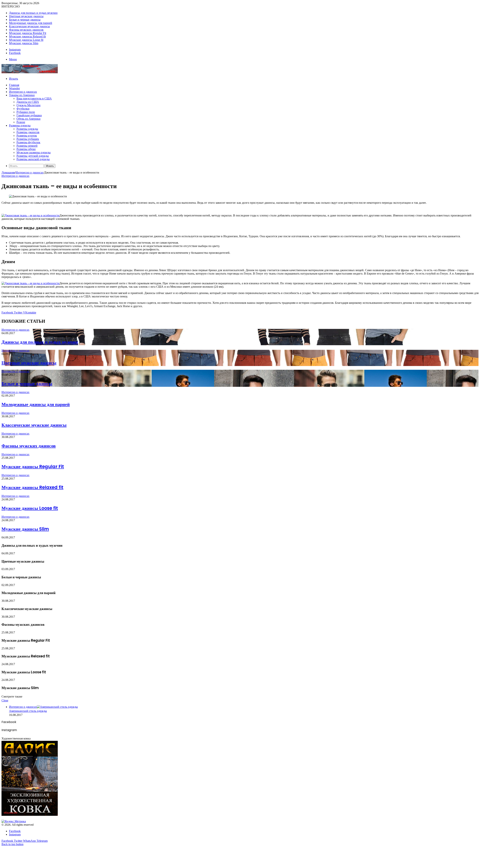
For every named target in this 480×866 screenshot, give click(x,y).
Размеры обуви (26, 149)
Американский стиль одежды (28, 711)
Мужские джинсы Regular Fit (27, 33)
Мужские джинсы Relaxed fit (27, 36)
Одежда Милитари (28, 105)
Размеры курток (26, 135)
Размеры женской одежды (33, 159)
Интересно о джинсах (23, 91)
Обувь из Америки (28, 118)
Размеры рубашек (27, 139)
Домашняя (8, 172)
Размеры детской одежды (32, 155)
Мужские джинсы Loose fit (26, 39)
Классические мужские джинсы (29, 26)
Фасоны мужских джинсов (26, 29)
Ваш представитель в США (34, 98)
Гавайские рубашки (29, 115)
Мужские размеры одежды (33, 152)
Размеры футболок (28, 142)
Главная (14, 85)
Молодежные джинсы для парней (30, 23)
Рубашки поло (25, 112)
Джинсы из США (27, 101)
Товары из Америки (22, 95)
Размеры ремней (27, 145)
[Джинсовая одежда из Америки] (30, 72)
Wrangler (14, 88)
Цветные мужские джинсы (26, 16)
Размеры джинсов (27, 132)
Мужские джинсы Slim (23, 43)
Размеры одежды (20, 125)
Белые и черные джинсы (24, 19)
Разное (20, 122)
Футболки (22, 108)
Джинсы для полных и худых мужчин (33, 12)
